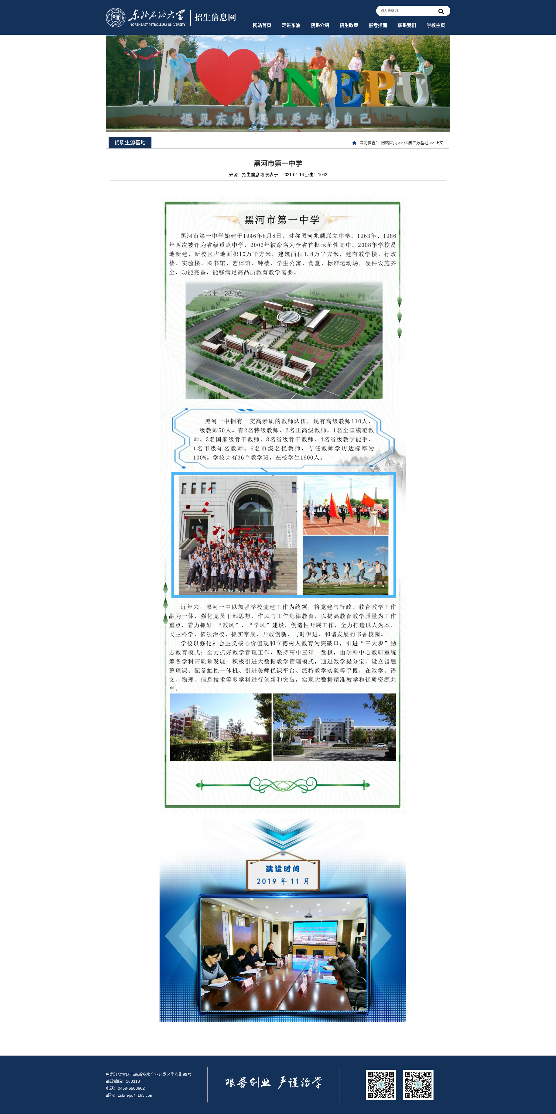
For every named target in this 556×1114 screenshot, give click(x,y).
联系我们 (407, 25)
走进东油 (291, 25)
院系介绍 (320, 25)
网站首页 (262, 25)
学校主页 (436, 25)
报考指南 (378, 25)
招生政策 (349, 25)
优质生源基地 (416, 142)
